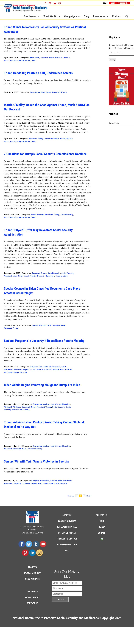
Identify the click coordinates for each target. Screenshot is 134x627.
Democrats (43, 366)
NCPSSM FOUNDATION (67, 544)
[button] (127, 16)
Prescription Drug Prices (40, 92)
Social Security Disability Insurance (39, 275)
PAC (67, 550)
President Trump (62, 57)
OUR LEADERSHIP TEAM (67, 527)
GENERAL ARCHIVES (32, 573)
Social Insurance (52, 138)
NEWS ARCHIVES (32, 579)
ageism (35, 325)
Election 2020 (56, 480)
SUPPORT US (101, 515)
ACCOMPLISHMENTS (67, 521)
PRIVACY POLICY (32, 597)
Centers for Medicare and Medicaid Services (51, 404)
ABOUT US (66, 515)
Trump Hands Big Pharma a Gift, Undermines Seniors (38, 73)
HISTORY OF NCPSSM (67, 533)
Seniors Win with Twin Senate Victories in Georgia (36, 461)
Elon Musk (34, 57)
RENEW (102, 527)
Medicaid (8, 406)
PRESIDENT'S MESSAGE (67, 539)
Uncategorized (61, 275)
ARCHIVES (32, 567)
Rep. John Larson (45, 483)
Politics (40, 369)
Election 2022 (54, 366)
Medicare (18, 369)
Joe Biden (8, 483)
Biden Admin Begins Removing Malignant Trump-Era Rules (43, 385)
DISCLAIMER (32, 591)
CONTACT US (32, 603)
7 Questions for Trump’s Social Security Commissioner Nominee (45, 154)
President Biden (47, 57)
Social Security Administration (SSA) (20, 60)
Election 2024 (45, 325)
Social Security (66, 138)
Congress (34, 366)
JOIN (102, 521)
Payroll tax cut (29, 369)
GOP (64, 366)
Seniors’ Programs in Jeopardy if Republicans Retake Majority (44, 341)
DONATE (101, 533)
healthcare (8, 369)
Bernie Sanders (37, 214)
